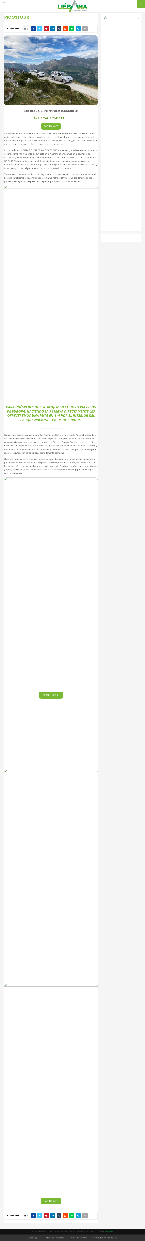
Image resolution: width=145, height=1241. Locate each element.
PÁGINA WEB (51, 126)
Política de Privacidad (54, 1237)
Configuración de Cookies (105, 1237)
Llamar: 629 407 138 (51, 118)
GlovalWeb (109, 1231)
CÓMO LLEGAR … (50, 695)
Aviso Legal (33, 1237)
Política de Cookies (78, 1237)
